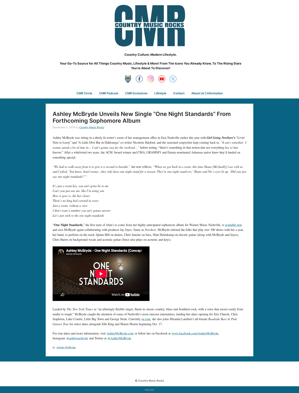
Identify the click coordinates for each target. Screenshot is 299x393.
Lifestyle (160, 93)
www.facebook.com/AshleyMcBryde (195, 333)
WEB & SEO (149, 390)
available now (233, 225)
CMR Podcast (108, 93)
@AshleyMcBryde (119, 338)
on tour (145, 319)
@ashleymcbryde (77, 338)
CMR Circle (84, 93)
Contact (178, 93)
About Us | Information (207, 93)
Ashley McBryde (66, 347)
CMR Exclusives (136, 93)
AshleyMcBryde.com (120, 333)
